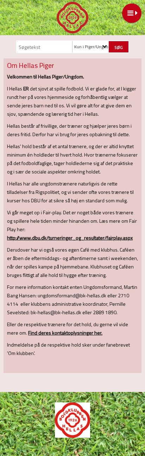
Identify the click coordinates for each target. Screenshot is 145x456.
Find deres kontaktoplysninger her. (65, 332)
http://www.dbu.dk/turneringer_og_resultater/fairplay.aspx (70, 237)
